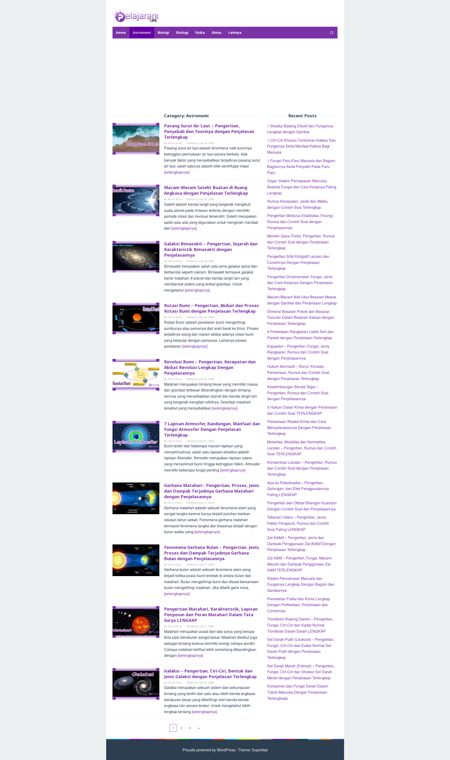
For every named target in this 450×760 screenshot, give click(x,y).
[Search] (332, 32)
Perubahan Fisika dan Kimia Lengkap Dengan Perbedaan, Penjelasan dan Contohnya (298, 604)
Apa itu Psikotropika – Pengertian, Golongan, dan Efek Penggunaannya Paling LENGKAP (298, 488)
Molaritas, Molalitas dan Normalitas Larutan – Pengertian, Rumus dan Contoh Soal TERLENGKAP (301, 447)
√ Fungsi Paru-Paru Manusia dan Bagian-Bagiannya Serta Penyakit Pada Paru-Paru (301, 166)
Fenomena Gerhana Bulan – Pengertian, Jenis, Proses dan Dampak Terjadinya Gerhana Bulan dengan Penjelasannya (212, 552)
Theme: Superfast (253, 749)
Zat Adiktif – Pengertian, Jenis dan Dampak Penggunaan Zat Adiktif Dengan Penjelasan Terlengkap (301, 543)
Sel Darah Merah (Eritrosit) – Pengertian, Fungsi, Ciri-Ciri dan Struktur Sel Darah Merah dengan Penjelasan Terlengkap (301, 671)
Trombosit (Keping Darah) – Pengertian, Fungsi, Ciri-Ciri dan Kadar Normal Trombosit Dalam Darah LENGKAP (300, 625)
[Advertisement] (225, 76)
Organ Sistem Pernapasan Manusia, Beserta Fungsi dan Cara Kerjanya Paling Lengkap (301, 187)
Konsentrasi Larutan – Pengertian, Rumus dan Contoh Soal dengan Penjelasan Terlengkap (302, 468)
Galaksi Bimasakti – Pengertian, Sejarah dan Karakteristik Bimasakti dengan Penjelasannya (211, 249)
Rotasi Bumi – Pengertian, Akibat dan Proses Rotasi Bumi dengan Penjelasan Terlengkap (211, 308)
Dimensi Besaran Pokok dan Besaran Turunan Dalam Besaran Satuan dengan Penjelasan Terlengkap (300, 317)
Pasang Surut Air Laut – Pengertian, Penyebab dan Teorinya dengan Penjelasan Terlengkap (209, 131)
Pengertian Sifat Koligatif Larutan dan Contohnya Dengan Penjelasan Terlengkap (298, 262)
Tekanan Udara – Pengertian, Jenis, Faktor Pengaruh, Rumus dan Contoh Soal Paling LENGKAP (298, 523)
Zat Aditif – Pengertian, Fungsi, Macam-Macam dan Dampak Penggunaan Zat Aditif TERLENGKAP (300, 564)
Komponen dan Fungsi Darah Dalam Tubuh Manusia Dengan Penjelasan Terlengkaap (297, 692)
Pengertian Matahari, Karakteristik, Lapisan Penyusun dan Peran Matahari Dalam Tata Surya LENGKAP (211, 614)
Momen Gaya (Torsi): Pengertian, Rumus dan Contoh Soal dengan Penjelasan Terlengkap (301, 242)
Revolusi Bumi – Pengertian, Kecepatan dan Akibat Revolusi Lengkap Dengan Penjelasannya (210, 367)
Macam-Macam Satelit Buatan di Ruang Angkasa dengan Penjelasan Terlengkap (206, 190)
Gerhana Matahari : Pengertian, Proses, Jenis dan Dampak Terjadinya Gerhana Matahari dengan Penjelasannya (211, 491)
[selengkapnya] (176, 172)
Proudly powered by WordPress (209, 749)
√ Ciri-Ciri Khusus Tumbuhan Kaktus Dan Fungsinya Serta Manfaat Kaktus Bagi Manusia (301, 146)
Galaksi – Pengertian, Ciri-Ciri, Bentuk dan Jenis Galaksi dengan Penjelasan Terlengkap (210, 673)
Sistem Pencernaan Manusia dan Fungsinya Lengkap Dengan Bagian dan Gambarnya (300, 584)
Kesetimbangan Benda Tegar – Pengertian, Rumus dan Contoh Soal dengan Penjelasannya (297, 392)
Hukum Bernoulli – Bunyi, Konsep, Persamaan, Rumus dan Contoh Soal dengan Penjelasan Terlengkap (298, 372)
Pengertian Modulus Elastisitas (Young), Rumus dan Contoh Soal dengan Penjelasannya (300, 221)
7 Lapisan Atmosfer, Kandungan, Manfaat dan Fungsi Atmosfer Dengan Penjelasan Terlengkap (212, 429)
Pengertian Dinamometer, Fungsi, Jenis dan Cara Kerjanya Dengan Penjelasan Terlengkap (300, 282)
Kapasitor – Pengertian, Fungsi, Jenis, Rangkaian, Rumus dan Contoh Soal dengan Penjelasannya (298, 352)
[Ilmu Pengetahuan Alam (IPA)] (135, 14)
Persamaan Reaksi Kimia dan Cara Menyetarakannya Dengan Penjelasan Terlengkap (299, 427)
